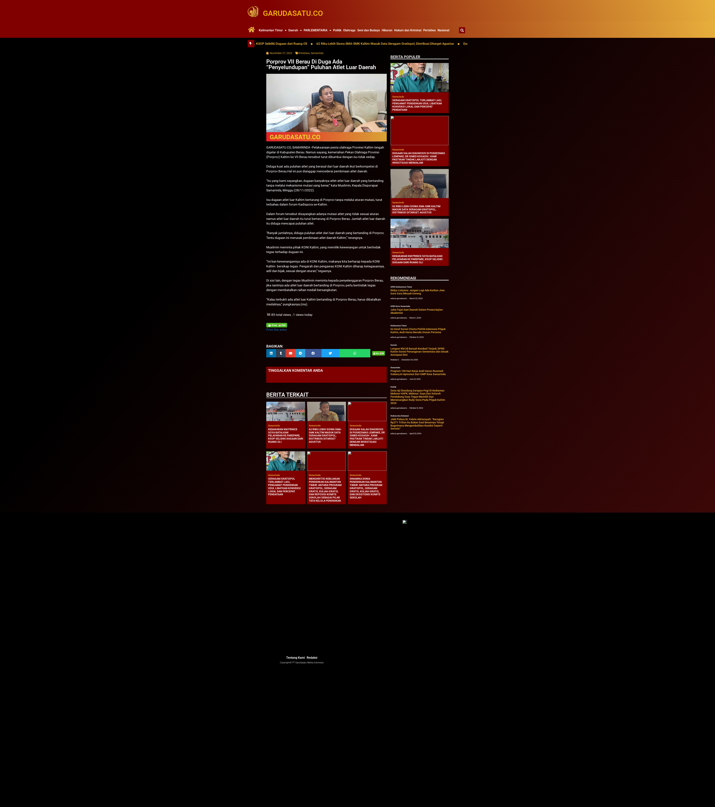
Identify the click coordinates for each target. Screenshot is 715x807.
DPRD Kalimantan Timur (401, 287)
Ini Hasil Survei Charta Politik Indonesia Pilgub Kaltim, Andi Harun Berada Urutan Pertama (418, 331)
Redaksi (312, 657)
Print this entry (276, 329)
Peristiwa (429, 30)
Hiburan (387, 30)
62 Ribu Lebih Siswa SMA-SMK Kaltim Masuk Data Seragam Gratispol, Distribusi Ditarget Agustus (326, 43)
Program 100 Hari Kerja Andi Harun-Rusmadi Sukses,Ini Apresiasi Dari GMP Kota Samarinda (418, 372)
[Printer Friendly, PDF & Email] (276, 325)
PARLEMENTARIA (316, 30)
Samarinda (317, 53)
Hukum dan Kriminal (407, 30)
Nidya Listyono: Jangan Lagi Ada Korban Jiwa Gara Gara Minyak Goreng (417, 292)
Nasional (443, 30)
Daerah (293, 30)
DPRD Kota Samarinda (400, 306)
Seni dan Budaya (368, 30)
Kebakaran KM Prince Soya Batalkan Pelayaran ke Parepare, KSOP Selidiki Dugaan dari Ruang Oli (285, 435)
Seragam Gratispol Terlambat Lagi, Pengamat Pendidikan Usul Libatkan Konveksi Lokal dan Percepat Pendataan (284, 486)
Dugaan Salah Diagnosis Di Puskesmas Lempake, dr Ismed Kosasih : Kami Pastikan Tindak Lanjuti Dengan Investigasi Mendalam (367, 437)
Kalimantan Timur (271, 30)
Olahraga (349, 30)
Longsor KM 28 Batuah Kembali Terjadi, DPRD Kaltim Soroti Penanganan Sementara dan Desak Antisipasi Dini (419, 351)
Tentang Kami (295, 657)
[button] (462, 30)
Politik (337, 30)
